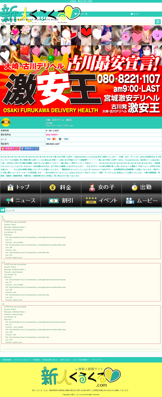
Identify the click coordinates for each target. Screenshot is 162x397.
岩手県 (47, 20)
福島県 (22, 20)
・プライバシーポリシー (21, 360)
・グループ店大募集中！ (80, 360)
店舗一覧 (28, 14)
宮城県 (14, 20)
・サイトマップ (96, 360)
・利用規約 (36, 360)
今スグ (136, 14)
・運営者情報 (6, 360)
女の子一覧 (82, 14)
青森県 (55, 20)
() (34, 279)
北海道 (5, 20)
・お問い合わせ (64, 360)
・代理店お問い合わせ (49, 360)
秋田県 (39, 20)
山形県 (30, 20)
